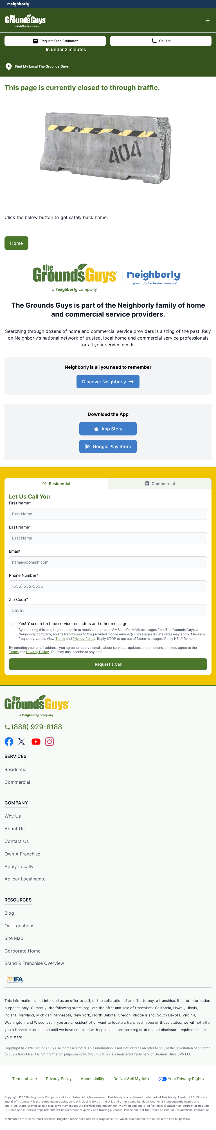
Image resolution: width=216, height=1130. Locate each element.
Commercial (163, 483)
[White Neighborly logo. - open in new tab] (18, 4)
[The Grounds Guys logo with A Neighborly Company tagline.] (75, 277)
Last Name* (20, 527)
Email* (15, 551)
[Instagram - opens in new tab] (49, 741)
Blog (9, 913)
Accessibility (92, 1078)
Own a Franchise (22, 854)
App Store (112, 429)
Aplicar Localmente (25, 879)
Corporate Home (22, 951)
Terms (60, 639)
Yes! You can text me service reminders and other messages (74, 623)
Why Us (12, 816)
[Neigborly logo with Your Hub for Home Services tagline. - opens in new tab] (155, 277)
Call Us (164, 41)
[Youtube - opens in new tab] (36, 741)
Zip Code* (18, 599)
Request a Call (108, 664)
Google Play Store (112, 446)
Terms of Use (24, 1078)
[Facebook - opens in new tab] (9, 741)
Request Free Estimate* (59, 41)
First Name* (20, 503)
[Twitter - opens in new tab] (22, 741)
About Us (14, 828)
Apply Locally (18, 866)
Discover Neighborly (104, 381)
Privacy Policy (84, 639)
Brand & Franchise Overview (34, 963)
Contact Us (16, 841)
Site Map (13, 938)
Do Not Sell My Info (131, 1078)
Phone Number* (23, 575)
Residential (59, 483)
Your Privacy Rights (186, 1078)
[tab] (56, 483)
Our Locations (19, 925)
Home (16, 243)
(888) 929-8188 (36, 727)
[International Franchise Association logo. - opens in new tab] (14, 979)
